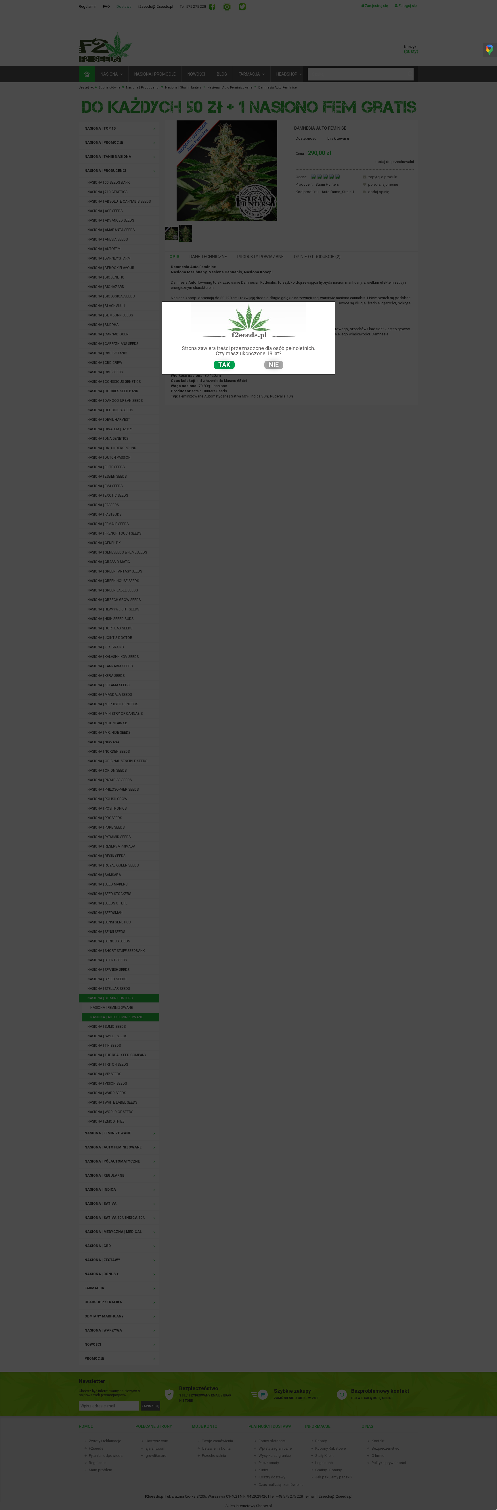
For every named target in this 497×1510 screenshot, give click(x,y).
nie (274, 364)
